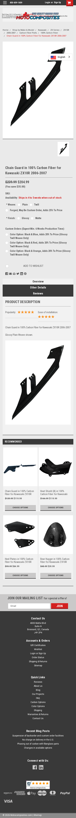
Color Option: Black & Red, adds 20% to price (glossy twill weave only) (38, 244)
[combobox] (60, 57)
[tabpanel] (20, 481)
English (61, 57)
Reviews (38, 293)
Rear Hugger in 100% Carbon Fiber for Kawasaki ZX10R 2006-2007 (55, 561)
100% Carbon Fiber (49, 33)
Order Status (38, 657)
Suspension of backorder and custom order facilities (38, 735)
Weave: (11, 204)
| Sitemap (37, 815)
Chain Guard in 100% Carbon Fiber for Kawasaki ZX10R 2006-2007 (36, 36)
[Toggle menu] (5, 5)
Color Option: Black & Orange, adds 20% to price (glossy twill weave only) (40, 253)
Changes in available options (38, 748)
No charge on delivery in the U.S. (38, 740)
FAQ (38, 698)
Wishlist (38, 649)
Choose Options (20, 507)
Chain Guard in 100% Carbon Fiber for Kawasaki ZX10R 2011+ (19, 493)
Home (5, 30)
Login (47, 2)
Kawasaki (42, 30)
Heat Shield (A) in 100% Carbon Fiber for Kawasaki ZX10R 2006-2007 (54, 493)
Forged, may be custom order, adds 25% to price (36, 210)
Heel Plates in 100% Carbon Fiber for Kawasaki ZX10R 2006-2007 (19, 561)
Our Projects (38, 694)
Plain (25, 204)
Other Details (38, 287)
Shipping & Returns (38, 661)
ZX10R (66, 30)
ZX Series (54, 30)
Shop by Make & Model (23, 30)
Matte (38, 218)
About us (38, 686)
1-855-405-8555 (27, 14)
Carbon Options (38, 702)
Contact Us (38, 718)
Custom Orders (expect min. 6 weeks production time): (35, 228)
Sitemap (38, 665)
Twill (36, 204)
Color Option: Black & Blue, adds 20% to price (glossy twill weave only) (38, 236)
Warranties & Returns (38, 714)
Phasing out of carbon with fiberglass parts (38, 744)
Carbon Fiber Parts (28, 33)
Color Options (38, 706)
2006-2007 (11, 33)
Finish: (10, 218)
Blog (38, 690)
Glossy (25, 218)
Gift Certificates (38, 645)
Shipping (38, 710)
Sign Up (57, 2)
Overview (38, 281)
